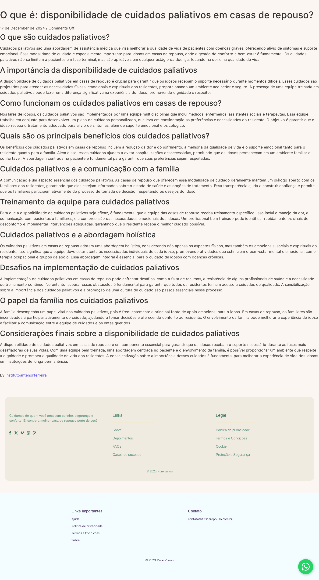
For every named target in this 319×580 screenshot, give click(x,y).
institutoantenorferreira (26, 375)
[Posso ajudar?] (305, 566)
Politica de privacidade (87, 526)
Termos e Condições (85, 533)
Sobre (75, 540)
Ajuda (75, 519)
